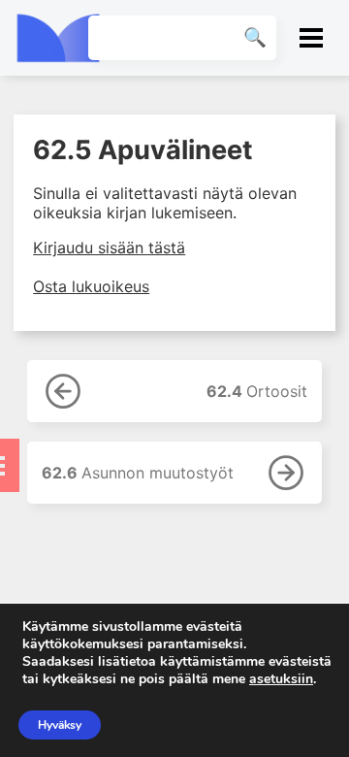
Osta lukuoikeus (91, 286)
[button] (311, 38)
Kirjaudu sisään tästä (109, 247)
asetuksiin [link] (281, 679)
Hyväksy (59, 725)
